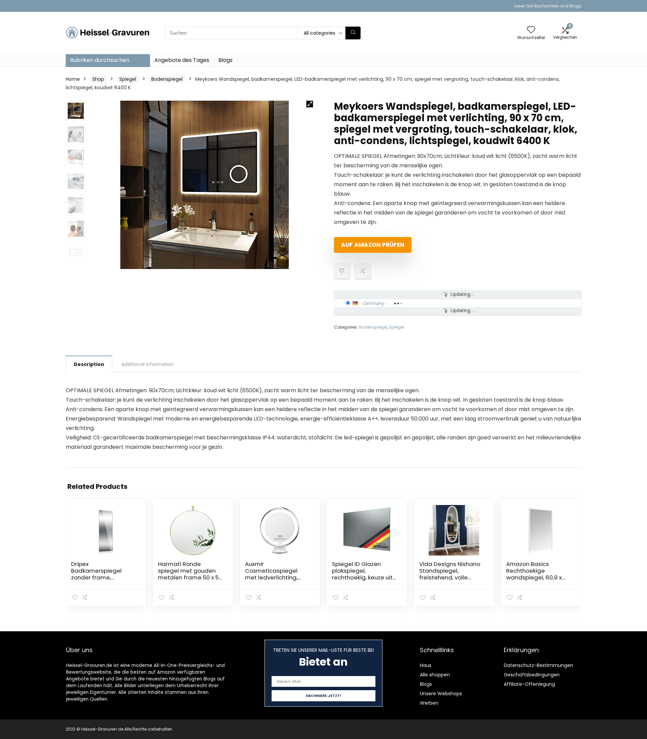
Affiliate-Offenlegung (529, 684)
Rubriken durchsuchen (99, 60)
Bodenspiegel (167, 79)
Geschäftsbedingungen (532, 674)
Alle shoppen (435, 674)
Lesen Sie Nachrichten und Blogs (547, 6)
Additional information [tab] (147, 364)
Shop (98, 79)
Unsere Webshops (441, 693)
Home (73, 79)
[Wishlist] (531, 30)
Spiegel (127, 79)
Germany (373, 303)
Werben (429, 703)
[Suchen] (353, 33)
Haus (425, 665)
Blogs (225, 60)
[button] (309, 104)
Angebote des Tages (181, 60)
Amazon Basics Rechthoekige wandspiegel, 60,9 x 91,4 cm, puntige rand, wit (536, 577)
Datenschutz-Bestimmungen (538, 665)
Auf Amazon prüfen (372, 245)
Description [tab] (89, 364)
